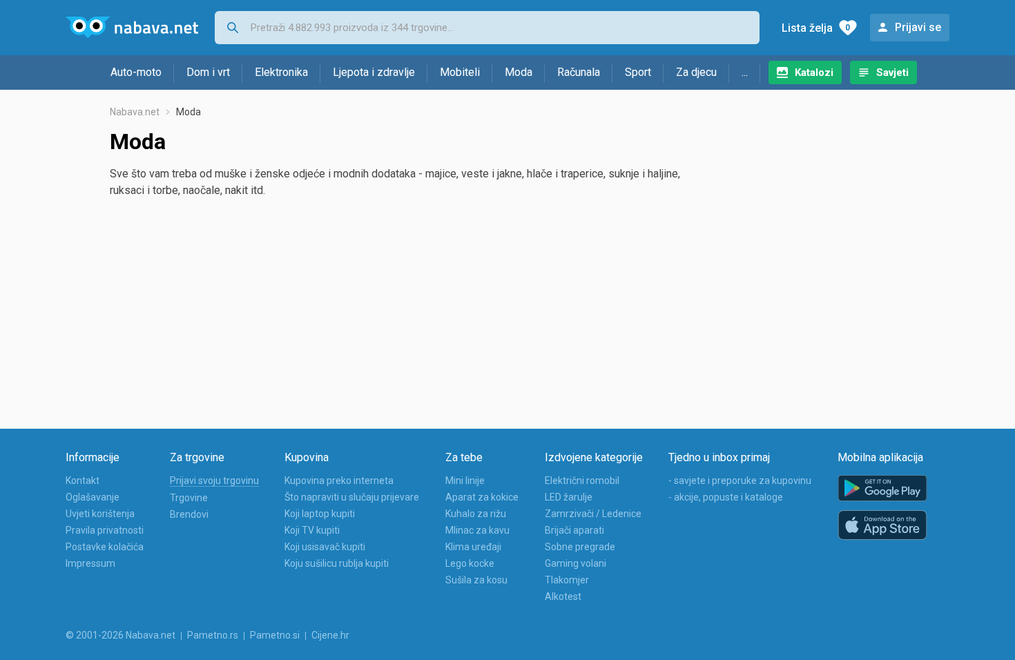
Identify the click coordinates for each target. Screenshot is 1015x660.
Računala (578, 72)
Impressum (90, 563)
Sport (638, 72)
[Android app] (882, 488)
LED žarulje (568, 497)
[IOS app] (882, 525)
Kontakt (82, 480)
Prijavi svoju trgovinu (214, 480)
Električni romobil (582, 480)
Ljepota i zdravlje (374, 72)
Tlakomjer (567, 579)
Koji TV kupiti (312, 530)
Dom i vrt (208, 72)
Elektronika (281, 72)
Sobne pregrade (580, 546)
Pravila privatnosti (105, 530)
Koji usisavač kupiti (324, 546)
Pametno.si (275, 635)
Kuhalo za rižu (475, 513)
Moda (518, 72)
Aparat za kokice (482, 497)
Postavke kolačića (105, 546)
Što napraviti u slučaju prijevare (351, 497)
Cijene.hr (330, 635)
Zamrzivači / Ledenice (593, 513)
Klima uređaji (473, 546)
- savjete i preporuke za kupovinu (739, 480)
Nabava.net (135, 111)
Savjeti (892, 72)
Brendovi (189, 514)
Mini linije (465, 480)
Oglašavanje (92, 497)
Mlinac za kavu (477, 530)
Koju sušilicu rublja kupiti (336, 563)
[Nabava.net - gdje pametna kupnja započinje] (132, 28)
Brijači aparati (574, 530)
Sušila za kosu (476, 579)
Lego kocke (469, 563)
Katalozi (814, 72)
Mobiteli (460, 72)
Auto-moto (136, 72)
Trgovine (189, 497)
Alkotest (563, 596)
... (745, 72)
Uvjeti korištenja (100, 513)
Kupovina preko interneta (339, 480)
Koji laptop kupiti (319, 513)
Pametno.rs (212, 635)
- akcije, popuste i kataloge (725, 497)
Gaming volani (575, 563)
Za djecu (696, 72)
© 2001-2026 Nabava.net (120, 635)
